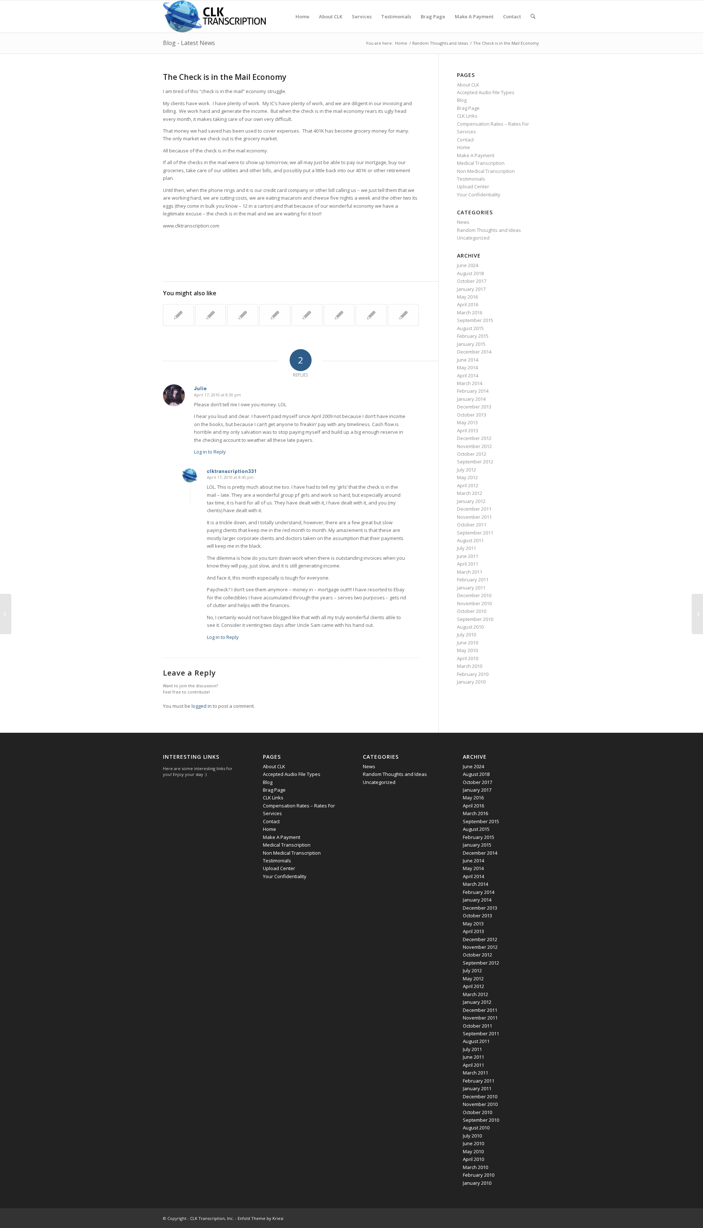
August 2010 (470, 627)
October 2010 (471, 611)
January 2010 (471, 681)
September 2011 (475, 532)
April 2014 (467, 375)
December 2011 (474, 509)
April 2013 (467, 430)
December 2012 (474, 438)
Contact (465, 139)
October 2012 (471, 454)
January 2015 (471, 344)
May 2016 (467, 296)
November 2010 (474, 603)
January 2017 (471, 289)
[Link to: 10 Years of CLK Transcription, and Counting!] (371, 315)
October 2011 (471, 524)
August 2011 (470, 540)
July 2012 (466, 469)
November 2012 (474, 446)
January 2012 (471, 501)
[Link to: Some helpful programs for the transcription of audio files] (403, 315)
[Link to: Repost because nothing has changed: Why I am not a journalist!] (339, 315)
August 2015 (470, 328)
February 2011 (472, 579)
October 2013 (471, 414)
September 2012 (475, 461)
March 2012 (469, 493)
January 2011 (471, 587)
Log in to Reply (210, 451)
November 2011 (474, 517)
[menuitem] (302, 16)
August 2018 (470, 273)
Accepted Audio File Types (485, 92)
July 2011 (466, 548)
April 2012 (467, 485)
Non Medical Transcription (486, 171)
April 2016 (467, 304)
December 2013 (474, 406)
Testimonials (471, 178)
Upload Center (473, 186)
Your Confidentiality (479, 194)
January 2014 (471, 399)
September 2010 (475, 619)
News (463, 222)
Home (463, 147)
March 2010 (469, 666)
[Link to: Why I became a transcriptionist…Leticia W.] (178, 315)
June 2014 (467, 359)
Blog (461, 100)
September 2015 (475, 320)
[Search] (533, 16)
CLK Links (467, 115)
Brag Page (468, 108)
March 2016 (469, 312)
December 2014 (474, 351)
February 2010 (472, 674)
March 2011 (469, 572)
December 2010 (474, 595)
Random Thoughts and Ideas (489, 230)
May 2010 (467, 650)
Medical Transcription (481, 163)
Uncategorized (473, 237)
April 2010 (467, 658)
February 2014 (472, 391)
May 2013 (467, 422)
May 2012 (467, 477)
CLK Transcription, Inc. (212, 1218)
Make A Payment (475, 155)
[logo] (214, 16)
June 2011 (467, 556)
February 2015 (472, 336)
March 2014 (469, 383)
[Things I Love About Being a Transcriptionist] (5, 614)
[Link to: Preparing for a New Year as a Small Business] (307, 315)
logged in (201, 706)
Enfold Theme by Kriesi (260, 1218)
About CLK (468, 84)
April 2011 (467, 564)
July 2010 (466, 634)
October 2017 (471, 281)
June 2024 (467, 265)
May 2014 (467, 367)
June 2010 (467, 642)
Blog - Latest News (189, 43)
